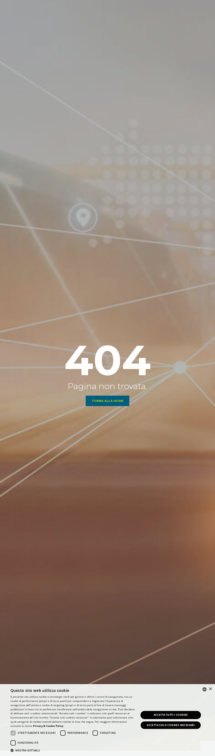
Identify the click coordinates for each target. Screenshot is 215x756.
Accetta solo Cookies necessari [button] (171, 725)
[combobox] (204, 689)
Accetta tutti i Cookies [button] (171, 715)
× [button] (210, 689)
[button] (72, 750)
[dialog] (107, 720)
